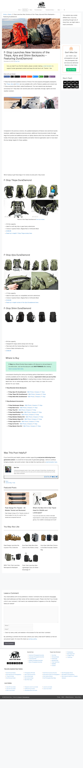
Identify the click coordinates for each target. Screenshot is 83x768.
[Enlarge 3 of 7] (34, 185)
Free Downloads (38, 9)
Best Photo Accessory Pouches (50, 672)
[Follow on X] (77, 82)
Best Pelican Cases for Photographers (51, 674)
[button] (64, 10)
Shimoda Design (55, 656)
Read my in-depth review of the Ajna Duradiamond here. (22, 302)
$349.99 (8, 300)
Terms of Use (78, 697)
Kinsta (19, 697)
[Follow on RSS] (73, 86)
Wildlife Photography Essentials (36, 660)
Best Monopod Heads (10, 678)
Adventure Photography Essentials (36, 655)
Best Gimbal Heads (29, 676)
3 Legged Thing (70, 655)
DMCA (62, 697)
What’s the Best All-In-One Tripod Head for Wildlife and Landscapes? (44, 510)
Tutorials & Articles (50, 9)
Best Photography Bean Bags (49, 678)
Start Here (25, 9)
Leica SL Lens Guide (47, 686)
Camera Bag (8, 482)
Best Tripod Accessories (30, 674)
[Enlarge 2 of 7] (23, 185)
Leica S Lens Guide (47, 688)
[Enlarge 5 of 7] (56, 185)
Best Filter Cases (28, 679)
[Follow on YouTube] (69, 86)
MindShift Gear (55, 660)
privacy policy (33, 639)
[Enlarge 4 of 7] (45, 185)
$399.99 (8, 231)
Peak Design (54, 658)
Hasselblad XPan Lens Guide (31, 690)
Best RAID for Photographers (68, 674)
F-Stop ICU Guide (10, 676)
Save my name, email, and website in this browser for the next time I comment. (28, 632)
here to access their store (16, 369)
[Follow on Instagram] (69, 82)
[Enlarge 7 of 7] (56, 201)
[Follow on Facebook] (73, 82)
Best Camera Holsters (48, 676)
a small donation (47, 66)
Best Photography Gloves (67, 672)
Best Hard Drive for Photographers (13, 674)
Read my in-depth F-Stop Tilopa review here (19, 233)
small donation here (51, 462)
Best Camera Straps (29, 678)
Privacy (58, 697)
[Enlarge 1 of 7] (12, 185)
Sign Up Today (71, 69)
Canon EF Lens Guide (10, 688)
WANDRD (54, 663)
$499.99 (8, 350)
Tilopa (8, 84)
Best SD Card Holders (11, 672)
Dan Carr (16, 467)
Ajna (12, 84)
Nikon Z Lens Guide (10, 690)
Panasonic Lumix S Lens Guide (31, 686)
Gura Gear (54, 655)
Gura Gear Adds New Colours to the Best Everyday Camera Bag (49, 547)
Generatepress (26, 697)
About (31, 9)
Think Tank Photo (55, 662)
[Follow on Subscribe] (77, 86)
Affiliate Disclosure (69, 697)
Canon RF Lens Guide (11, 686)
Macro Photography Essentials (35, 662)
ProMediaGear (70, 652)
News (9, 14)
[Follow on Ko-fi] (65, 82)
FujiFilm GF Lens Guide (30, 688)
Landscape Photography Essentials (36, 656)
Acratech (54, 665)
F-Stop (43, 392)
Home (19, 9)
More (59, 9)
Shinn (17, 84)
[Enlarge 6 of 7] (29, 201)
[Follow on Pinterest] (65, 86)
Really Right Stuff (70, 653)
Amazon (37, 392)
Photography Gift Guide (30, 672)
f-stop (13, 482)
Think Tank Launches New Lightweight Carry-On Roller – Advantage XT (30, 567)
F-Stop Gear (69, 657)
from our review (40, 219)
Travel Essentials (32, 658)
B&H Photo (30, 392)
